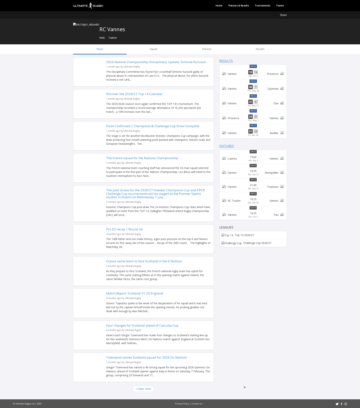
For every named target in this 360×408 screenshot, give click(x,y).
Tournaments (262, 5)
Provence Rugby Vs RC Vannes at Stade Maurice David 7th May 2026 (253, 118)
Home (219, 5)
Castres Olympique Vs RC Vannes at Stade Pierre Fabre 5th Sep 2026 (253, 158)
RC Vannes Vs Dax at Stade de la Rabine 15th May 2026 (253, 103)
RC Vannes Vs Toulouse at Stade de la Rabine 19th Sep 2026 (253, 186)
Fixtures (226, 146)
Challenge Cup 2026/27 (257, 243)
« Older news (143, 389)
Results (226, 61)
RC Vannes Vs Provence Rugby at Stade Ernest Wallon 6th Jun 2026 (253, 73)
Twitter (112, 37)
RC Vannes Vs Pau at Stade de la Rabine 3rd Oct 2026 (253, 215)
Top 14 (253, 151)
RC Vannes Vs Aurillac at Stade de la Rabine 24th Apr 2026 (253, 133)
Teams (280, 5)
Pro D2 (253, 66)
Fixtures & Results (239, 5)
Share (283, 15)
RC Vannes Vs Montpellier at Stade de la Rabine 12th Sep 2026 (253, 172)
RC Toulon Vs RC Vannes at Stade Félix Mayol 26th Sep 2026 (253, 200)
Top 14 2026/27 (244, 235)
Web (102, 37)
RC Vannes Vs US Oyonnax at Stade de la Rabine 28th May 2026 (253, 88)
